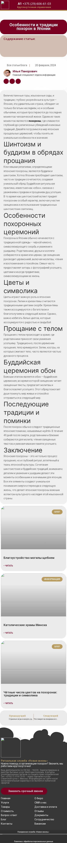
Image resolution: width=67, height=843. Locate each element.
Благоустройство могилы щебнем (29, 558)
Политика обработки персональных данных (33, 841)
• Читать (8, 565)
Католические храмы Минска (25, 625)
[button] (24, 791)
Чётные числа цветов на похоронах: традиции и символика (30, 694)
